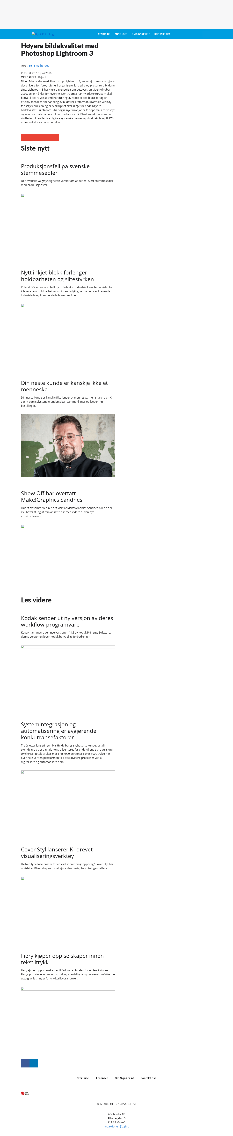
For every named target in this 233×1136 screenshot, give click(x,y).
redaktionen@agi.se (116, 1126)
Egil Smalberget (39, 66)
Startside (104, 34)
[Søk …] (206, 34)
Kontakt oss (162, 34)
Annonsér (121, 34)
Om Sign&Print (141, 34)
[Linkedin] (34, 1063)
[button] (25, 137)
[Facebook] (25, 1063)
